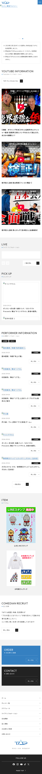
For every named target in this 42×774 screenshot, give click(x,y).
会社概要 (5, 719)
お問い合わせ (6, 734)
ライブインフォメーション (9, 713)
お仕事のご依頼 (7, 729)
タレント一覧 (6, 703)
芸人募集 (5, 724)
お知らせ (12, 341)
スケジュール (6, 708)
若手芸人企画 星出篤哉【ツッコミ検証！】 (17, 183)
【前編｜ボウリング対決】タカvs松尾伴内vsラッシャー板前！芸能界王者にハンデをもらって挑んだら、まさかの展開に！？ (20, 133)
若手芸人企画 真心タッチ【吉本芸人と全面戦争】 (20, 230)
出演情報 (5, 341)
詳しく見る (33, 361)
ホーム (4, 698)
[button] (19, 38)
